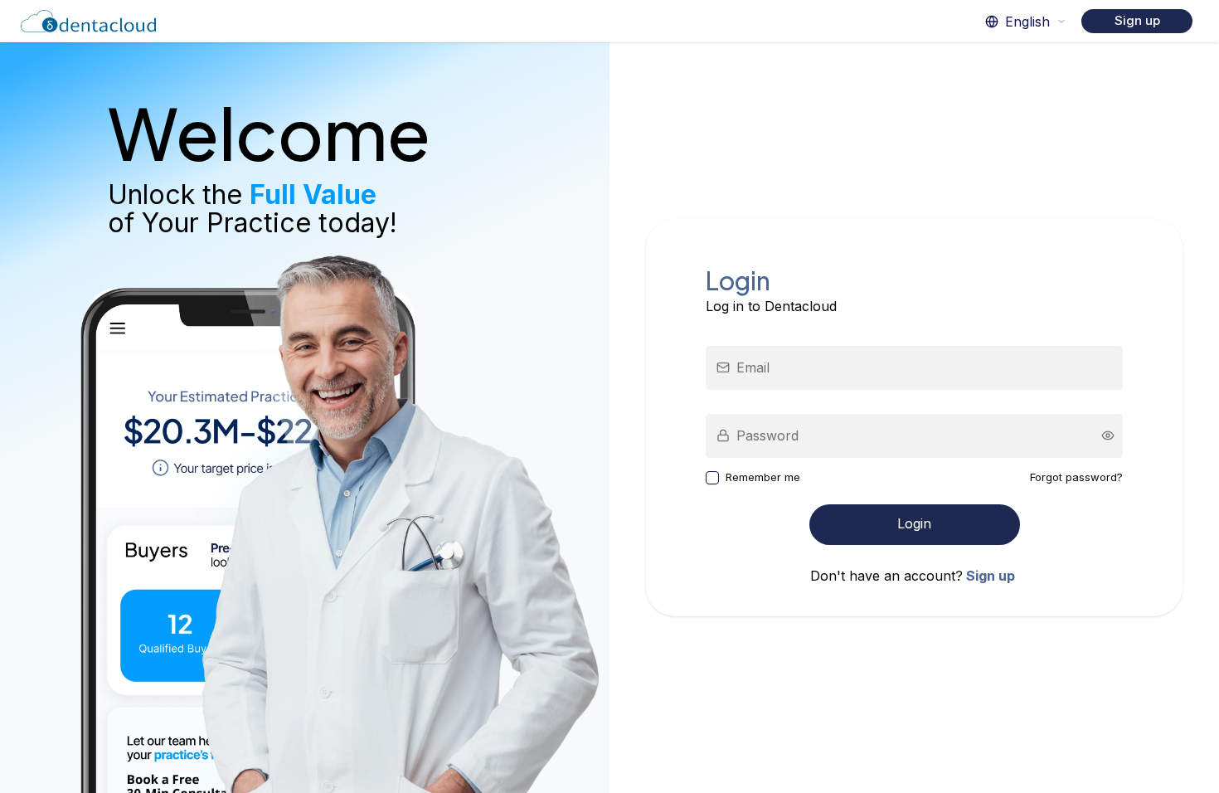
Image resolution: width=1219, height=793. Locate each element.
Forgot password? (1076, 477)
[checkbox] (712, 477)
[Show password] (1108, 435)
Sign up (1137, 20)
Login (914, 523)
